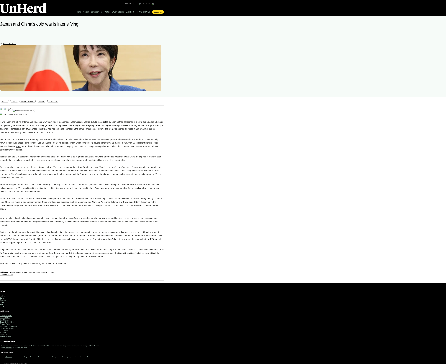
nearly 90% (70, 253)
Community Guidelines (8, 326)
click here (8, 348)
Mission (85, 12)
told (9, 157)
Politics (2, 296)
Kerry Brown (141, 202)
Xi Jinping (53, 101)
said (48, 171)
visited (105, 122)
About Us (3, 334)
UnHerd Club (144, 12)
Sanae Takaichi (27, 101)
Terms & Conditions (7, 322)
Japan (14, 101)
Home (78, 12)
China (4, 101)
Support (3, 332)
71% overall (155, 239)
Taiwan (41, 101)
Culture (2, 298)
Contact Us (4, 330)
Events (129, 12)
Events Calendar (6, 316)
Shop (135, 12)
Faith (2, 302)
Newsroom (94, 12)
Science (3, 300)
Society (2, 306)
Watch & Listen (118, 12)
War (1, 304)
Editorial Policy (5, 337)
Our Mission (4, 320)
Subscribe (158, 12)
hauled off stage (102, 125)
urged (18, 146)
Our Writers (105, 12)
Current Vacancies (6, 328)
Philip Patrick (9, 44)
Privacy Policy (5, 324)
